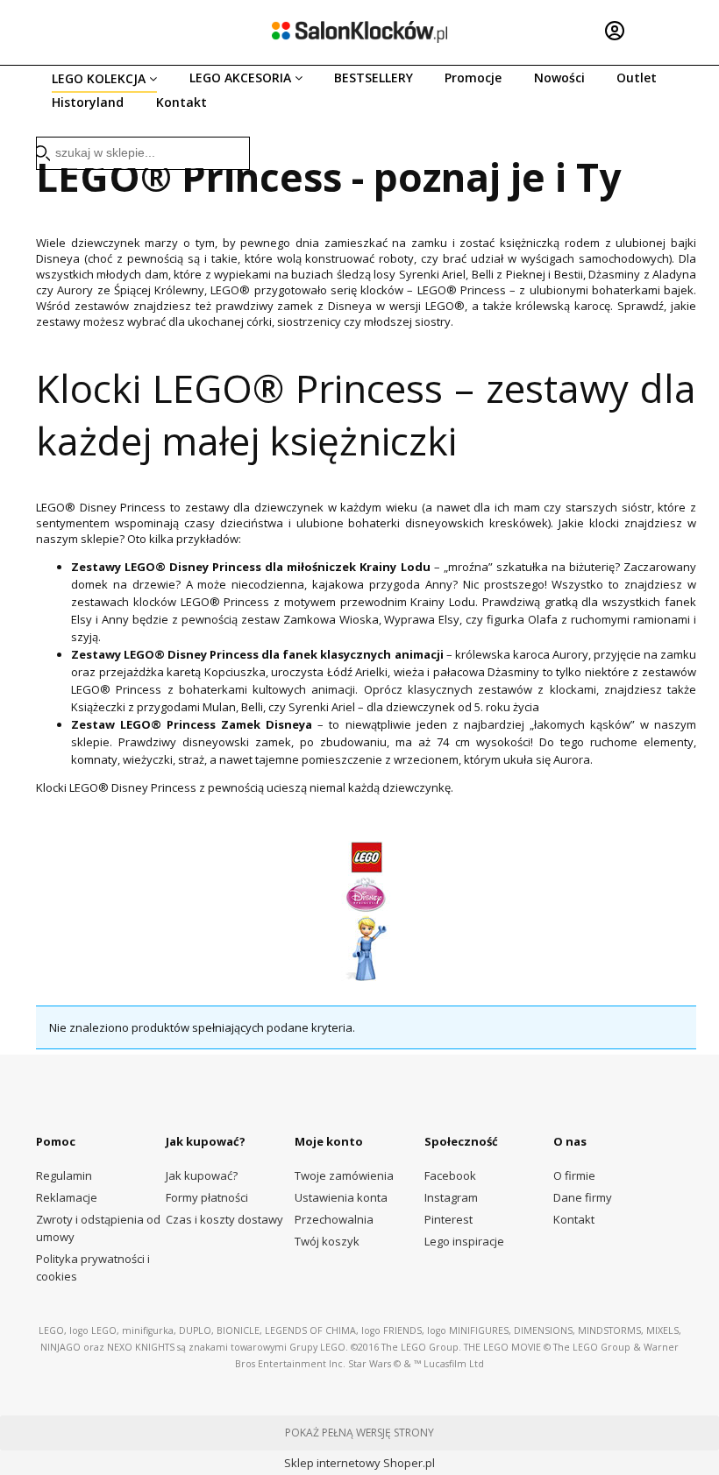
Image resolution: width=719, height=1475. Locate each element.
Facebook (450, 1175)
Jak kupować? (202, 1175)
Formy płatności (207, 1197)
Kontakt (573, 1219)
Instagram (451, 1197)
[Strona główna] (359, 32)
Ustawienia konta (341, 1197)
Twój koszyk (327, 1241)
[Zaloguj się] (614, 30)
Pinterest (448, 1219)
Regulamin (64, 1175)
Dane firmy (582, 1197)
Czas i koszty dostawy (224, 1219)
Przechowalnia (334, 1219)
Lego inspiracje (464, 1241)
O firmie (574, 1175)
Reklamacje (66, 1197)
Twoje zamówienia (344, 1175)
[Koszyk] (670, 30)
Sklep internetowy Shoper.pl (359, 1463)
